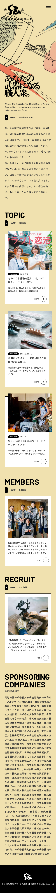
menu (48, 8)
